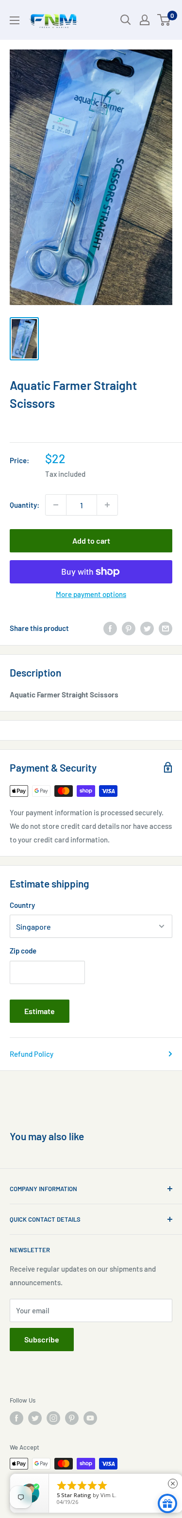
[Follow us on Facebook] (16, 1418)
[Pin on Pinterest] (128, 628)
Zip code (23, 950)
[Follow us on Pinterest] (72, 1418)
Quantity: (24, 505)
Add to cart (91, 540)
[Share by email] (165, 628)
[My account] (144, 20)
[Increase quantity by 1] (107, 505)
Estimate (39, 1011)
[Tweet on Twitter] (147, 628)
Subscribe (41, 1339)
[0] (164, 20)
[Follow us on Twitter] (35, 1418)
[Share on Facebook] (110, 628)
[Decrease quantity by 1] (56, 505)
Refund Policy (31, 1054)
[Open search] (125, 20)
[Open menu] (14, 20)
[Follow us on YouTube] (90, 1418)
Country (22, 905)
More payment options (91, 594)
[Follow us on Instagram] (53, 1418)
